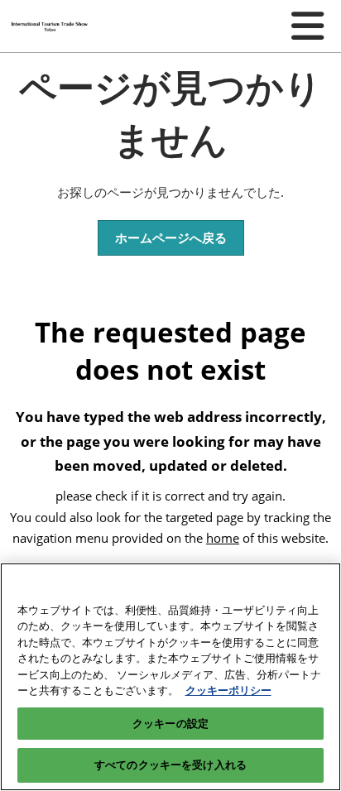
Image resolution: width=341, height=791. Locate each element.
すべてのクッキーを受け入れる (170, 764)
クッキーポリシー (228, 690)
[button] (171, 238)
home (222, 538)
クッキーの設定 (170, 723)
